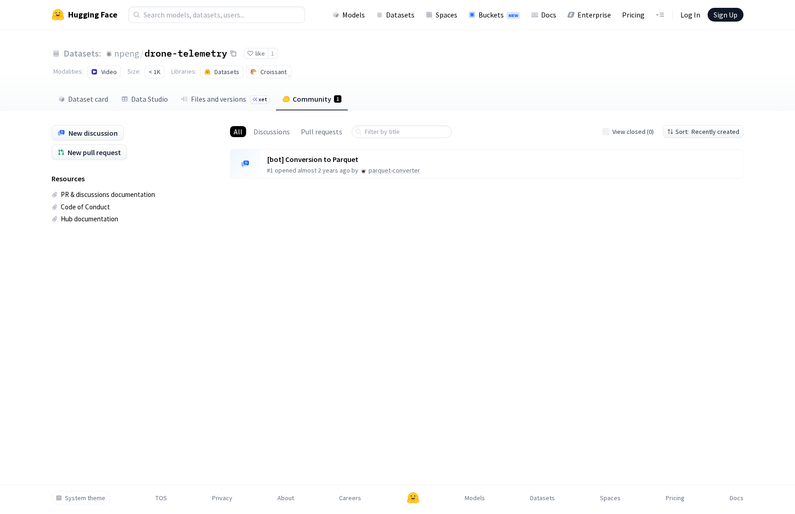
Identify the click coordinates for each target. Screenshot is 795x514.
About (285, 498)
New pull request (94, 152)
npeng (126, 53)
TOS (161, 498)
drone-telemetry (185, 53)
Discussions (271, 131)
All (238, 131)
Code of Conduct (85, 206)
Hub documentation (89, 218)
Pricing (633, 14)
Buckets (498, 14)
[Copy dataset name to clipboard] (233, 53)
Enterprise (594, 14)
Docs (548, 14)
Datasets (400, 14)
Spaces (446, 14)
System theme (85, 498)
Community (316, 99)
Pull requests (321, 131)
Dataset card (88, 99)
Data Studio (149, 99)
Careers (350, 498)
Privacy (222, 498)
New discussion (93, 133)
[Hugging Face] (413, 497)
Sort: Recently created (707, 131)
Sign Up (725, 14)
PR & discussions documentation (108, 194)
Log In (690, 14)
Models (353, 14)
